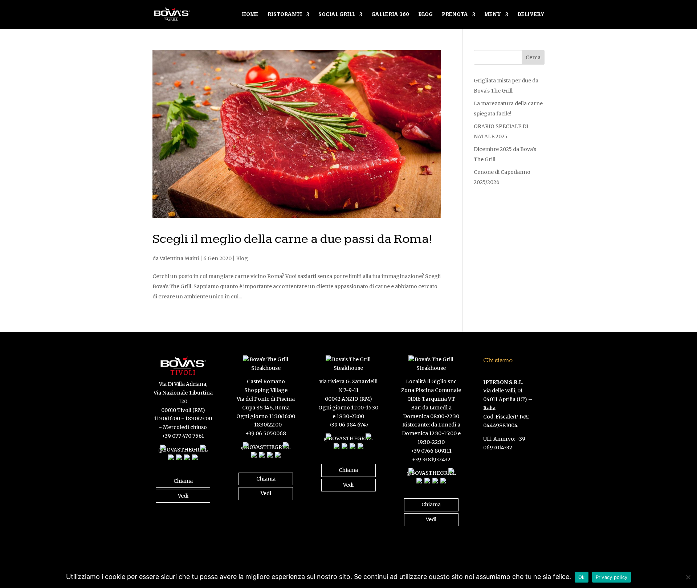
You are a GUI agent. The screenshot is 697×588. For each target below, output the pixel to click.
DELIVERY (531, 14)
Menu (492, 14)
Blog (425, 14)
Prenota (455, 14)
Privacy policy (612, 577)
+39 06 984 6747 (348, 424)
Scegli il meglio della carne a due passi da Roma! (292, 239)
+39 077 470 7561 (183, 436)
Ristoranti (285, 14)
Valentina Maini (179, 258)
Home (250, 14)
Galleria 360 (390, 14)
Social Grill (336, 14)
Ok (581, 577)
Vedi (183, 496)
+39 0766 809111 (431, 451)
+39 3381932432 (431, 459)
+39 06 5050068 (265, 433)
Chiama (183, 481)
